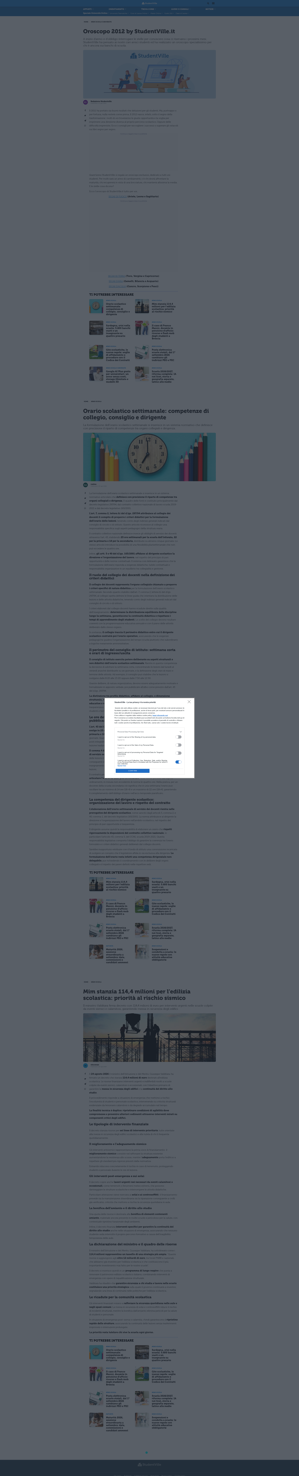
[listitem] (149, 732)
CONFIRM (132, 771)
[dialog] (149, 738)
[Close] (190, 702)
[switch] (178, 737)
